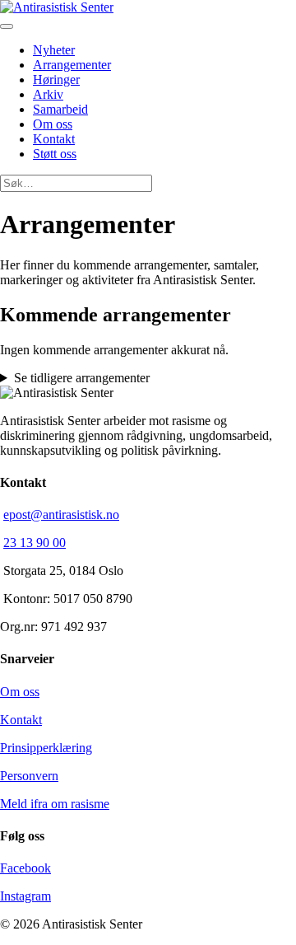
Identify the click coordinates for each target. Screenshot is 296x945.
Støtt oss (54, 154)
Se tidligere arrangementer (82, 378)
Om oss (52, 124)
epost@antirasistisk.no (61, 515)
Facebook (25, 868)
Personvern (29, 776)
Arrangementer (72, 65)
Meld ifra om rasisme (54, 804)
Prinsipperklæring (46, 748)
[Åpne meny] (6, 26)
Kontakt (54, 139)
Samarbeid (60, 109)
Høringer (56, 80)
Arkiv (48, 94)
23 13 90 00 (34, 543)
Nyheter (54, 50)
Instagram (25, 896)
